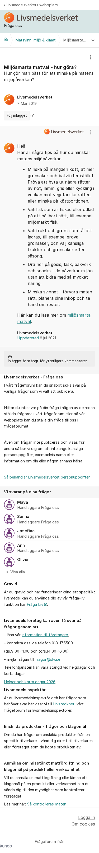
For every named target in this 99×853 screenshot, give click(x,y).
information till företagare (45, 634)
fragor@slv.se (47, 659)
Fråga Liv (35, 604)
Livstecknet (63, 704)
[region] (49, 87)
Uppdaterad (36, 338)
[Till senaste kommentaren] (93, 40)
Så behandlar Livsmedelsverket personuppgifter (46, 477)
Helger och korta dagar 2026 (29, 681)
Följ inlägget (17, 115)
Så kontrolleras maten (46, 804)
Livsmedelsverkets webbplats (32, 5)
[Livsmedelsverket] (6, 39)
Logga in (86, 817)
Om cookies (83, 824)
